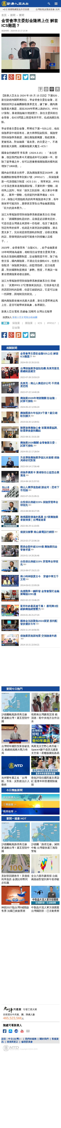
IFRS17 (51, 323)
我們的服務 (30, 1039)
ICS (40, 323)
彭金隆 (16, 327)
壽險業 (29, 323)
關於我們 (44, 1039)
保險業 (16, 323)
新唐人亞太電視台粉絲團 (24, 317)
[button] (30, 53)
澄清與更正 (12, 1042)
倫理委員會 (27, 1042)
